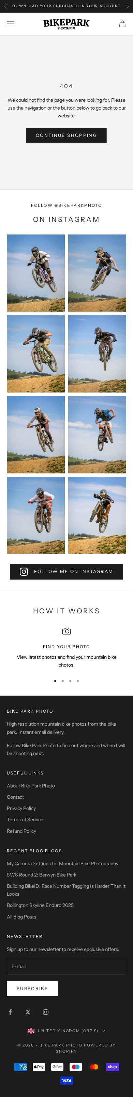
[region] (66, 648)
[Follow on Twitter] (28, 1012)
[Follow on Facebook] (10, 1012)
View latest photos (37, 657)
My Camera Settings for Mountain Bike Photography (62, 863)
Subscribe (32, 988)
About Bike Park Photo (31, 786)
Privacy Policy (21, 808)
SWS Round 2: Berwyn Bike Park (41, 875)
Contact (15, 797)
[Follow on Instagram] (45, 1012)
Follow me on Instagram (73, 571)
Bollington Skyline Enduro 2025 (40, 905)
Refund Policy (21, 831)
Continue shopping (66, 135)
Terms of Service (25, 819)
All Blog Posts (21, 917)
